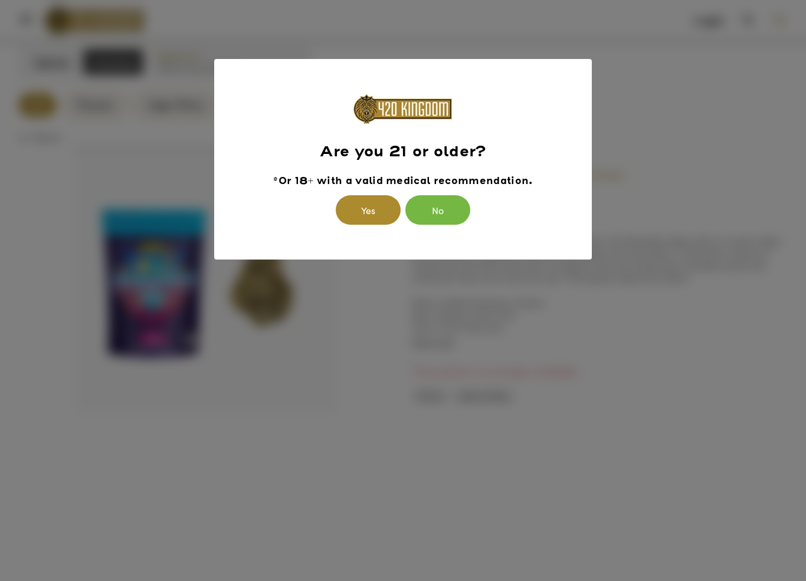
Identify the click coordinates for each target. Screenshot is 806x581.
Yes (368, 209)
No (438, 209)
